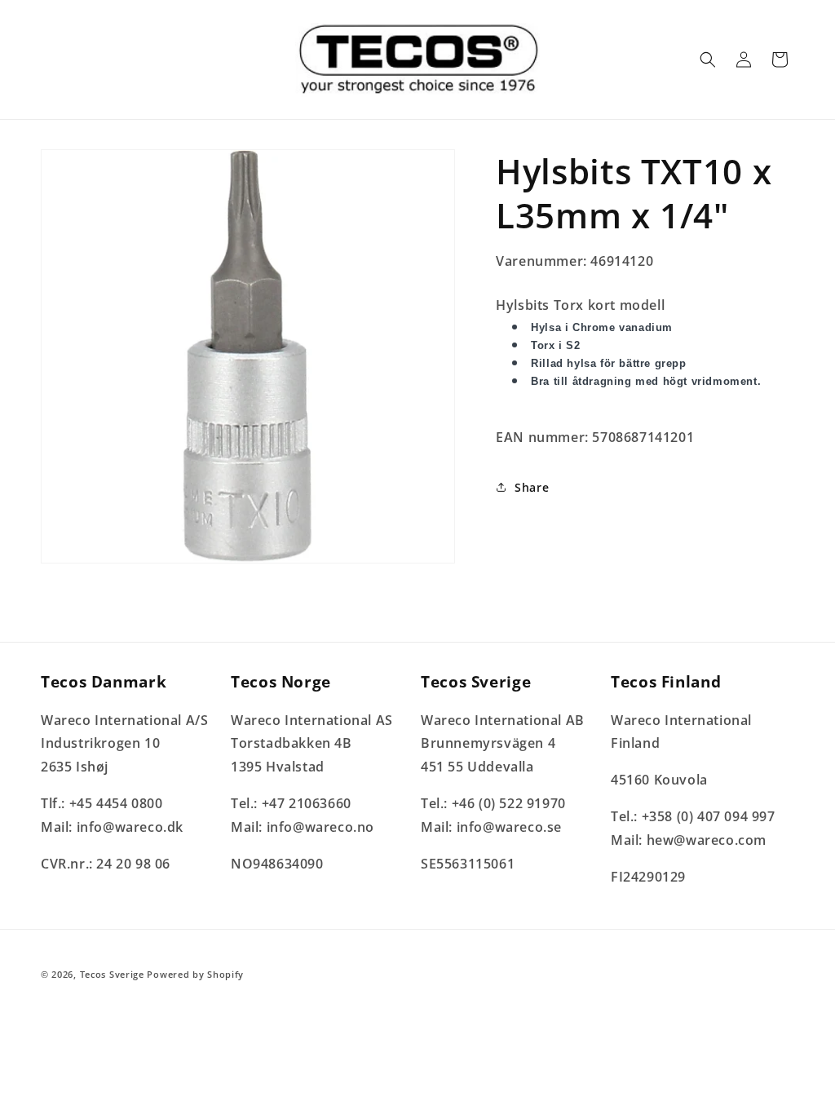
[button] (708, 59)
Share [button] (532, 487)
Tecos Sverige (112, 974)
